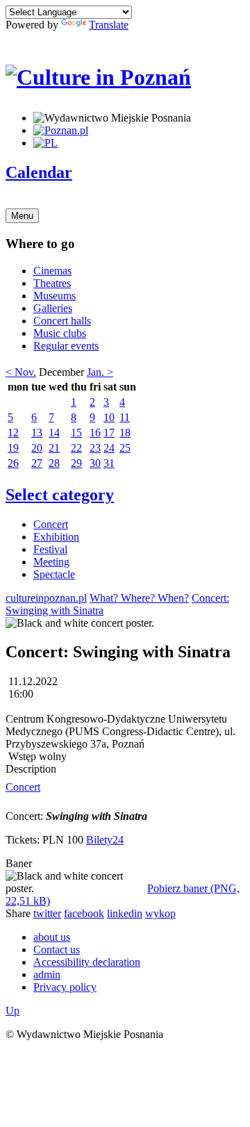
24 (109, 448)
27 (36, 463)
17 (109, 432)
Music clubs (59, 333)
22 (76, 448)
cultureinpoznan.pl (46, 598)
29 (76, 463)
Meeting (51, 562)
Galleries (52, 308)
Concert (50, 524)
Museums (54, 296)
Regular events (66, 346)
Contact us (56, 949)
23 (95, 448)
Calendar (39, 172)
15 (76, 432)
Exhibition (56, 537)
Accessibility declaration (86, 962)
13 (36, 432)
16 (95, 432)
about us (51, 937)
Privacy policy (65, 987)
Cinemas (52, 271)
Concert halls (62, 321)
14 (54, 432)
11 (124, 417)
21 (54, 448)
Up (12, 1011)
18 (125, 432)
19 (13, 448)
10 (109, 417)
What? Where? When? (139, 598)
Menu (22, 216)
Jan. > (100, 372)
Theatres (52, 283)
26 (13, 463)
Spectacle (54, 574)
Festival (50, 549)
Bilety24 (105, 840)
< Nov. (21, 372)
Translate (108, 25)
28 (54, 463)
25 (125, 448)
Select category (60, 495)
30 (95, 463)
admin (46, 974)
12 (13, 432)
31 (109, 463)
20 (36, 448)
